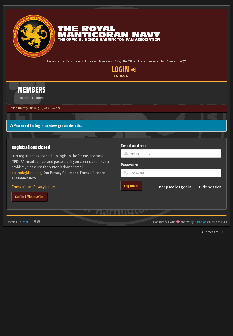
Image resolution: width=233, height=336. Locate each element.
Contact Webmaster (29, 196)
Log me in (131, 185)
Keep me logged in (175, 187)
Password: (130, 164)
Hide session (210, 187)
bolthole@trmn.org (27, 172)
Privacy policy (44, 186)
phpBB (26, 222)
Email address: (134, 145)
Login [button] (121, 69)
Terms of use (21, 186)
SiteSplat (200, 222)
